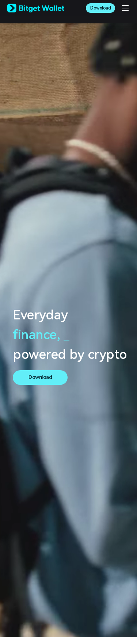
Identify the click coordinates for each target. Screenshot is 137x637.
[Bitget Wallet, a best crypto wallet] (35, 8)
